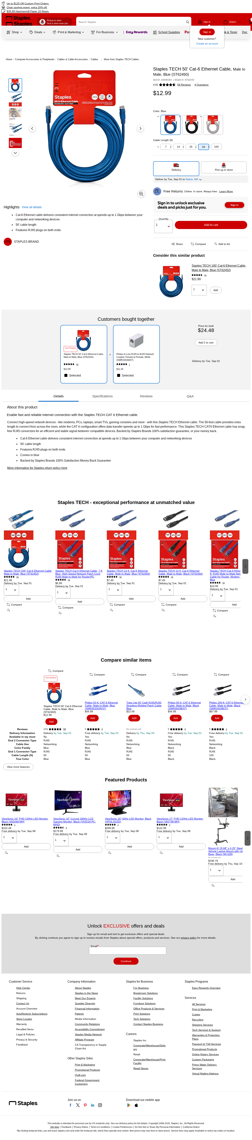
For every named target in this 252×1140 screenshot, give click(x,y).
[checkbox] (83, 375)
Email (94, 946)
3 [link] (169, 825)
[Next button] (15, 153)
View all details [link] (32, 207)
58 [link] (205, 275)
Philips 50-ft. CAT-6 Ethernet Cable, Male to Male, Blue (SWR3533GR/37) (101, 705)
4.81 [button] (155, 84)
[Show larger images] (141, 194)
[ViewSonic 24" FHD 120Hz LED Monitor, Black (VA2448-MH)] (26, 802)
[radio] (176, 167)
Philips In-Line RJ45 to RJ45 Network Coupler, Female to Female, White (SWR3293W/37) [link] (135, 357)
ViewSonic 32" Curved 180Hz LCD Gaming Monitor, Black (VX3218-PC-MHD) (74, 821)
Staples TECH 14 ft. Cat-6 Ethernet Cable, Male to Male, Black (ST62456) (180, 572)
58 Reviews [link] (184, 84)
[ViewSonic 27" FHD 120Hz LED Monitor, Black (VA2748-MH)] (181, 802)
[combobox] (133, 22)
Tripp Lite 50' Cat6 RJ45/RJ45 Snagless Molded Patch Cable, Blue (144, 705)
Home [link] (9, 59)
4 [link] (102, 729)
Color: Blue (159, 111)
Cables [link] (94, 59)
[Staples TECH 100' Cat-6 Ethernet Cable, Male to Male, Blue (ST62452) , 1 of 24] (28, 539)
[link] (42, 3)
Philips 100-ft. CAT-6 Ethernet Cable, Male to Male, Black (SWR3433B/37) (226, 705)
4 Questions (201, 84)
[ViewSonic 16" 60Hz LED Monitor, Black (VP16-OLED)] (129, 802)
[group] (28, 566)
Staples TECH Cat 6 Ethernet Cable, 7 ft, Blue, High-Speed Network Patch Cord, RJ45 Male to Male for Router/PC (79, 573)
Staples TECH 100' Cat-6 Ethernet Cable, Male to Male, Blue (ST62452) (219, 268)
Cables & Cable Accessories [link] (72, 59)
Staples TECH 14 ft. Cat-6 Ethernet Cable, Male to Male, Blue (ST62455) (128, 572)
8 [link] (66, 828)
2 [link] (14, 825)
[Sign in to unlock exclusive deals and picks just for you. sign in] (200, 205)
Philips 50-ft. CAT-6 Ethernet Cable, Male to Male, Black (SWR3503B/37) (184, 705)
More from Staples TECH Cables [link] (121, 59)
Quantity (163, 219)
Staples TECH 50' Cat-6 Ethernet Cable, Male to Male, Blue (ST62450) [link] (84, 355)
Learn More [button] (226, 191)
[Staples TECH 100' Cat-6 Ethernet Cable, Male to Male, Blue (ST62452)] (171, 282)
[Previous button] (32, 128)
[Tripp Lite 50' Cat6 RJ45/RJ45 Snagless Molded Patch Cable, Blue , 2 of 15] (146, 690)
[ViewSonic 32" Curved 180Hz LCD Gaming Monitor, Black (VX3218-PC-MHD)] (77, 802)
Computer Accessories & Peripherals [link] (34, 59)
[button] (187, 22)
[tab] (58, 396)
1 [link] (129, 364)
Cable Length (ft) (163, 140)
